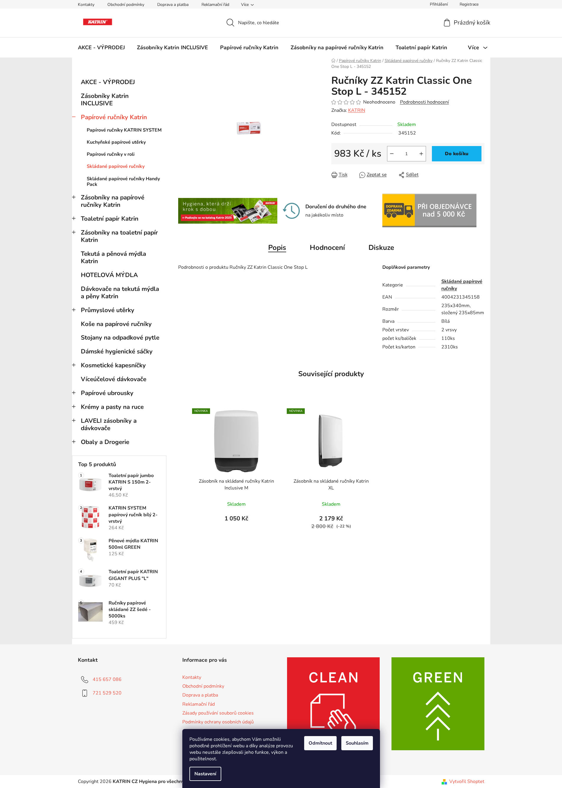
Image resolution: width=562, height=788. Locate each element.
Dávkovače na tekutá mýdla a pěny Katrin (120, 292)
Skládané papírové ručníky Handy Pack (123, 182)
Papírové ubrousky (107, 393)
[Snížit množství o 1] (391, 153)
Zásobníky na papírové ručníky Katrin (112, 201)
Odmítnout (320, 743)
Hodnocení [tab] (327, 247)
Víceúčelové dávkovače (113, 379)
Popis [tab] (277, 247)
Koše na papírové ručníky (116, 324)
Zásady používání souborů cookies (218, 713)
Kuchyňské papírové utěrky (116, 142)
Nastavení (205, 774)
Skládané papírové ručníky (116, 166)
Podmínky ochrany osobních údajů (218, 722)
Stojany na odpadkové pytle (120, 337)
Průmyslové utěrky (107, 310)
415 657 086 (107, 679)
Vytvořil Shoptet (466, 781)
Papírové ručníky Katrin (114, 117)
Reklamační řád (215, 4)
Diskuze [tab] (381, 247)
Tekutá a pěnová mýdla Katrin (113, 257)
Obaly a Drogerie (105, 442)
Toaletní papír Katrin (109, 218)
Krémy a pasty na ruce (112, 407)
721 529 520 (107, 693)
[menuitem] (101, 47)
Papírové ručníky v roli (111, 154)
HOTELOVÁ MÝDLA (109, 275)
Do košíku (456, 153)
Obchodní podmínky (125, 4)
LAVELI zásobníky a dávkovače (109, 424)
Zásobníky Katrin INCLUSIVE (105, 99)
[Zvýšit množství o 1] (421, 153)
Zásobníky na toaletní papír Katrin (119, 236)
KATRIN (356, 110)
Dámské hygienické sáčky (117, 351)
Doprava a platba (173, 4)
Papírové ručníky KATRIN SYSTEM (124, 130)
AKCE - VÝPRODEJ (108, 82)
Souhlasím (357, 743)
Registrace (469, 4)
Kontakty (86, 4)
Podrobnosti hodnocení (424, 102)
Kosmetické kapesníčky (113, 365)
